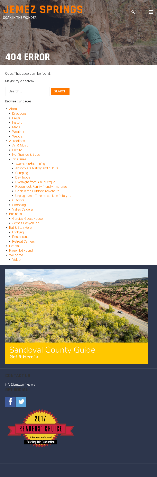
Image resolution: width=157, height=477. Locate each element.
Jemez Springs (43, 9)
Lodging (18, 232)
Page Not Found (21, 250)
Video (16, 260)
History (17, 122)
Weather (18, 132)
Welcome (16, 255)
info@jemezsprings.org (20, 384)
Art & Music (20, 145)
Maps (16, 127)
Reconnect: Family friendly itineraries (41, 187)
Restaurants (20, 237)
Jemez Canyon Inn (25, 223)
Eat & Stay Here (20, 228)
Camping (21, 173)
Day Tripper (23, 177)
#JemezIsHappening (30, 164)
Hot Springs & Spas (26, 154)
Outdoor (18, 200)
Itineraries (19, 159)
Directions (19, 113)
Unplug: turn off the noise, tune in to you (43, 196)
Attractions (17, 141)
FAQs (16, 118)
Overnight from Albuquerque (35, 182)
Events (14, 246)
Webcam (18, 136)
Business (15, 214)
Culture (17, 150)
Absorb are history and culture (36, 168)
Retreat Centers (23, 241)
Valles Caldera (22, 209)
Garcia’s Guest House (27, 219)
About (13, 109)
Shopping (19, 205)
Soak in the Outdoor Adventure (37, 191)
